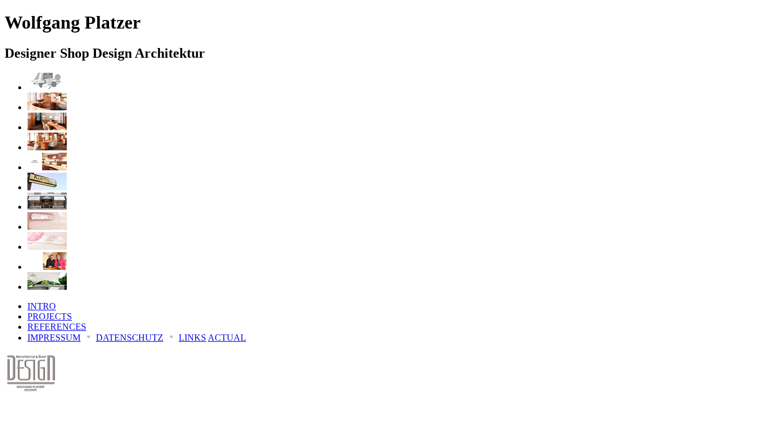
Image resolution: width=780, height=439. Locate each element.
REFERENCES (56, 327)
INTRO (41, 306)
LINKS (192, 337)
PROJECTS (49, 316)
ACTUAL (227, 337)
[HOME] (32, 395)
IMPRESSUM (54, 337)
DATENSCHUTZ (129, 337)
